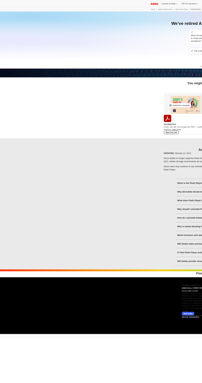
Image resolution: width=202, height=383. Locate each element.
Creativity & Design (169, 4)
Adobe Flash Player (181, 9)
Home (153, 9)
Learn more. (176, 129)
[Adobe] (154, 3)
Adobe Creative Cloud (165, 9)
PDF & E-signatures (189, 4)
